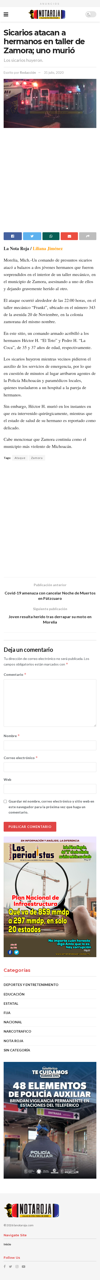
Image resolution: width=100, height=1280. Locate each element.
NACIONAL (13, 1022)
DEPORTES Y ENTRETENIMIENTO (31, 985)
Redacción (28, 72)
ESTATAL (11, 1003)
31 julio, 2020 (54, 72)
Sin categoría (17, 1050)
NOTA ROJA (13, 1041)
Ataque (20, 458)
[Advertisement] (50, 182)
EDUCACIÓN (14, 994)
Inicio (7, 1244)
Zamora (37, 458)
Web (7, 779)
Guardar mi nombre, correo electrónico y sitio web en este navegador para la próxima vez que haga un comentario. (51, 806)
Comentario (15, 674)
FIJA (7, 1013)
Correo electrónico (21, 757)
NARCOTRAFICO (17, 1031)
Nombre (12, 735)
